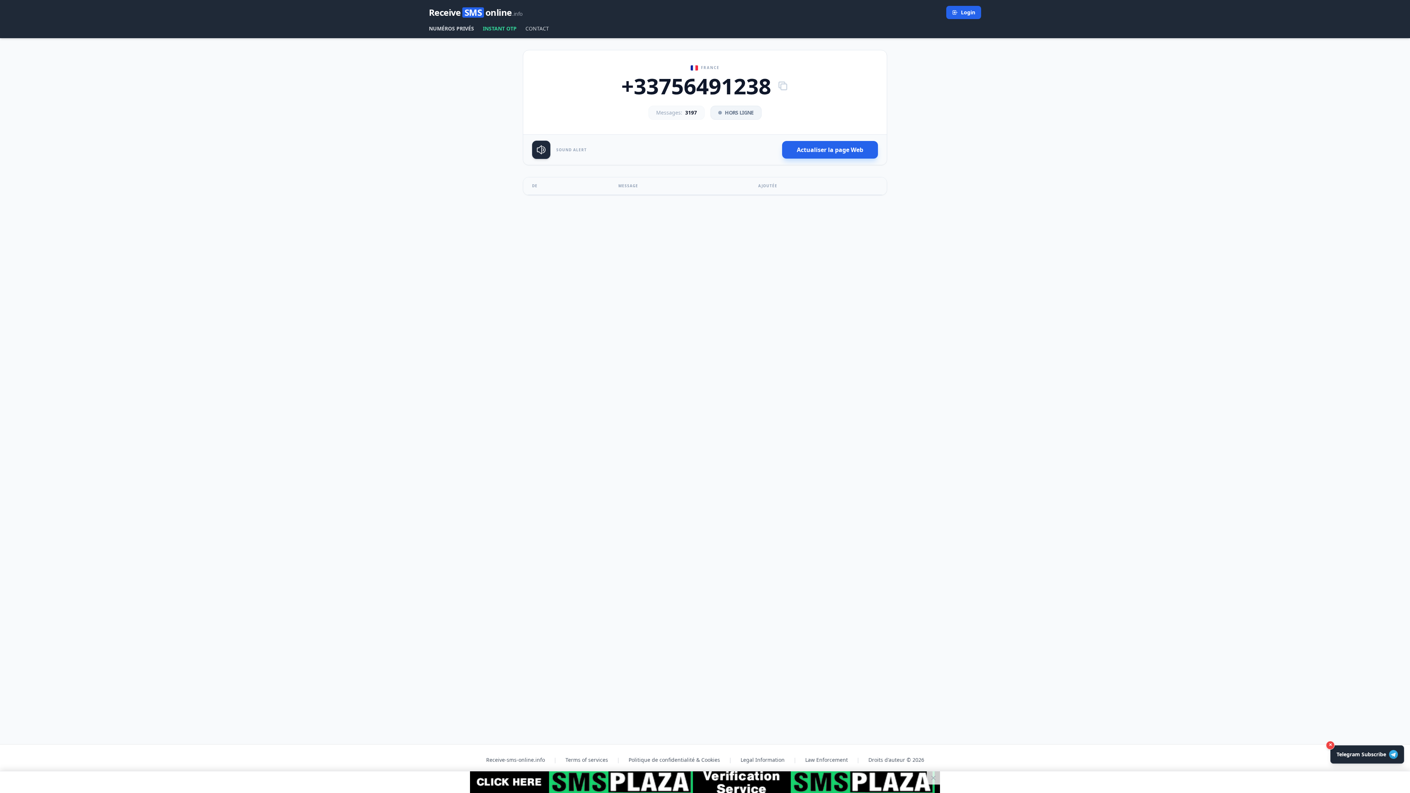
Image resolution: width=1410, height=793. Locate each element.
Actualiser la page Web (830, 150)
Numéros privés (451, 28)
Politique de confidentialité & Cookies (674, 759)
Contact (537, 28)
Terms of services (586, 759)
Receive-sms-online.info (515, 759)
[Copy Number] (783, 86)
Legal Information (763, 759)
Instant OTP (500, 28)
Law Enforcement (826, 759)
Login (968, 12)
